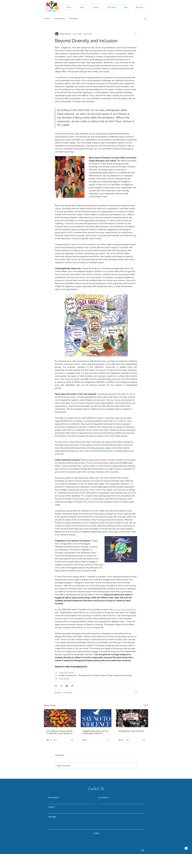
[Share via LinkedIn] (67, 686)
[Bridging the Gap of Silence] (132, 718)
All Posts (47, 19)
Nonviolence (73, 19)
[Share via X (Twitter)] (61, 686)
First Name (53, 797)
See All (145, 705)
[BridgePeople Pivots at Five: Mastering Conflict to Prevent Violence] (96, 718)
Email (51, 807)
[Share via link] (72, 686)
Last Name (103, 797)
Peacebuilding (59, 19)
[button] (145, 19)
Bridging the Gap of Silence (131, 731)
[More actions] (135, 33)
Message (52, 817)
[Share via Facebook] (56, 686)
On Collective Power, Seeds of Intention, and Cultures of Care (60, 732)
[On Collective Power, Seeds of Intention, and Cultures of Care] (60, 718)
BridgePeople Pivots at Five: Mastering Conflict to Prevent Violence (96, 732)
